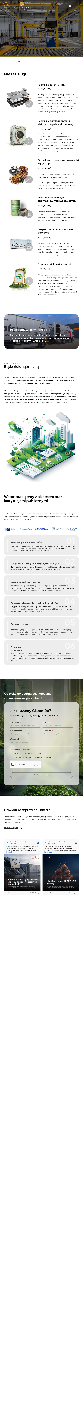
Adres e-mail (48, 730)
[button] (78, 6)
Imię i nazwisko (16, 722)
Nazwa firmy (47, 722)
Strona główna (9, 62)
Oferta (21, 62)
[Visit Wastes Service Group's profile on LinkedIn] (7, 842)
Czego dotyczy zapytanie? (20, 749)
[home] (17, 6)
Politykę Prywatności (45, 757)
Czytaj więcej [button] (10, 852)
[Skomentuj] (11, 893)
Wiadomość (15, 739)
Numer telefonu (16, 730)
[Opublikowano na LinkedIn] (37, 843)
